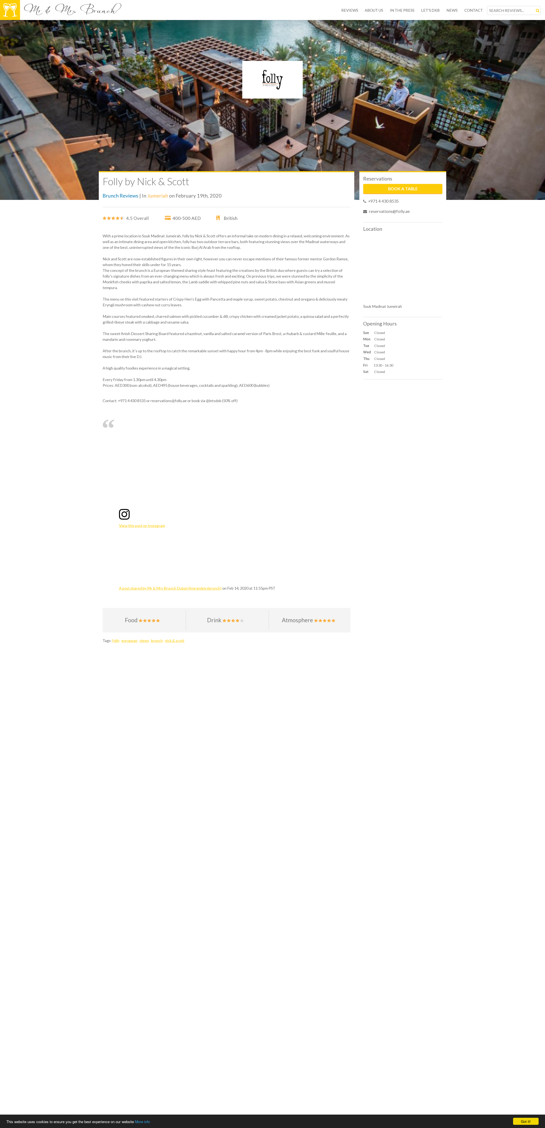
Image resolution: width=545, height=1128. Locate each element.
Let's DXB (430, 10)
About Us (374, 10)
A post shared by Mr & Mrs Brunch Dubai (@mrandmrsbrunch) (170, 588)
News (452, 10)
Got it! (526, 1121)
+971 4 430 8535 (383, 201)
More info (142, 1121)
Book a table (403, 188)
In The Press (402, 10)
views (144, 640)
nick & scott (174, 640)
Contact (473, 10)
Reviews (349, 10)
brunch (157, 640)
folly (115, 640)
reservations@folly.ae (389, 211)
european (129, 640)
